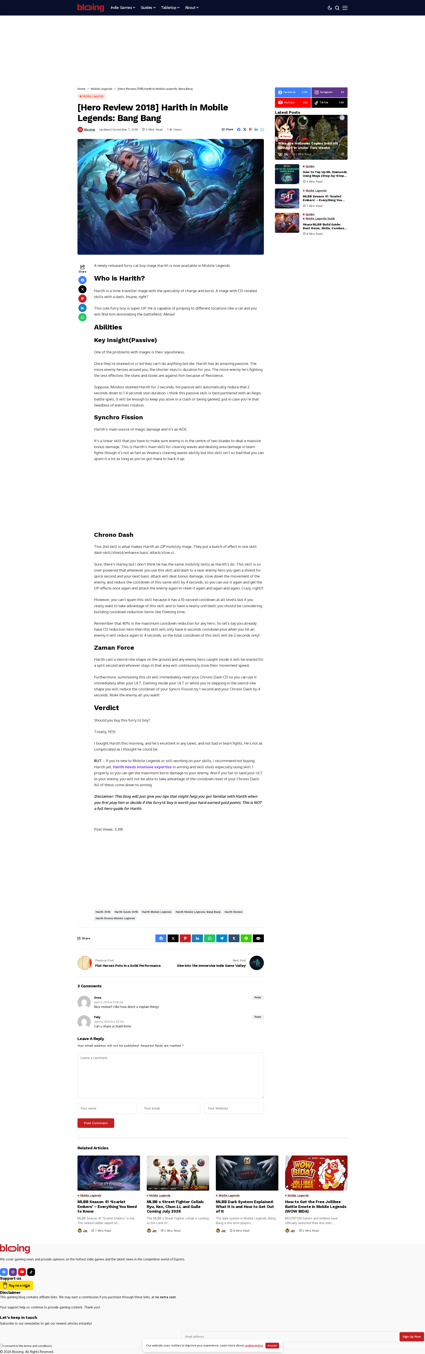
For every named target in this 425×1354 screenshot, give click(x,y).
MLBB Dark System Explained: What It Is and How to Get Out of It (245, 1206)
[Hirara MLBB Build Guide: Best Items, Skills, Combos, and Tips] (287, 223)
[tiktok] (31, 1272)
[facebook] (4, 1272)
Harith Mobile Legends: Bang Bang (198, 911)
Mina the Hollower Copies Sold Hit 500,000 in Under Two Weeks (308, 145)
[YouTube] (22, 1272)
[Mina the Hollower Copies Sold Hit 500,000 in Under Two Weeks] (311, 137)
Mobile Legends (101, 89)
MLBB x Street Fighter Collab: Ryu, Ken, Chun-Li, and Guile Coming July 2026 (175, 1206)
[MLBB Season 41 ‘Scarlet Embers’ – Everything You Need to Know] (287, 198)
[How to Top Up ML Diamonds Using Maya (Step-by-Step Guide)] (287, 174)
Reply (258, 997)
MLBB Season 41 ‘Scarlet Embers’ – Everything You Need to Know (322, 198)
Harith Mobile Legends (157, 911)
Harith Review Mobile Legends (115, 918)
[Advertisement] (212, 49)
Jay (286, 154)
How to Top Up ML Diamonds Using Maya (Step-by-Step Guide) (325, 174)
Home (81, 89)
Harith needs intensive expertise (142, 767)
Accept (272, 1345)
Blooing (89, 129)
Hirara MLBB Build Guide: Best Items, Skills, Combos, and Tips (324, 226)
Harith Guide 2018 (126, 911)
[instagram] (13, 1272)
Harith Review (233, 911)
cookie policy (253, 1345)
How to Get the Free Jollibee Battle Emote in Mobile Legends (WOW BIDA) (315, 1206)
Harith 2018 (103, 911)
